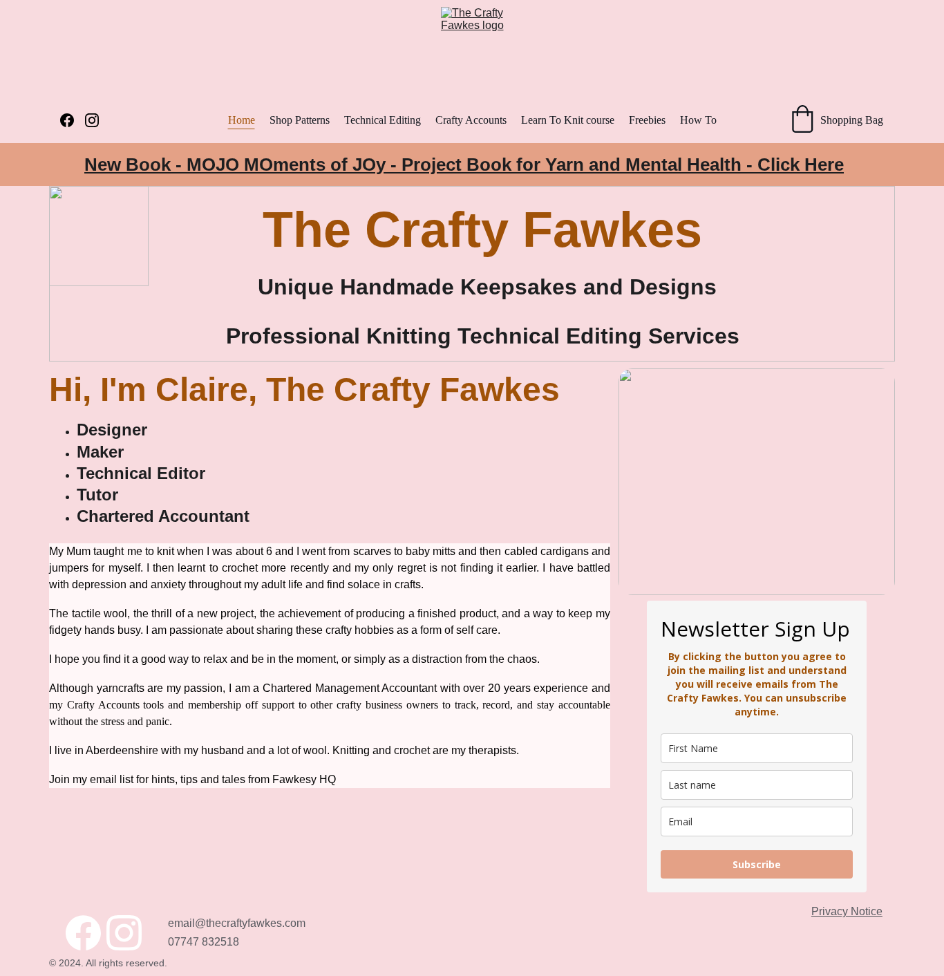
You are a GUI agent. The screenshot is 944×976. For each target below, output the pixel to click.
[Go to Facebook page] (72, 120)
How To (698, 120)
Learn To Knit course (567, 120)
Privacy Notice (846, 911)
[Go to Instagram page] (92, 120)
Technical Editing (382, 120)
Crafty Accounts (471, 120)
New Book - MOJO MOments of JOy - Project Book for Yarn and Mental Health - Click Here (464, 164)
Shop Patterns (300, 120)
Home (241, 120)
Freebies (647, 120)
